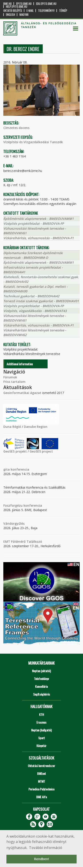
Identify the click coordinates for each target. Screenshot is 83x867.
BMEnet (41, 773)
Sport (41, 737)
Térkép (63, 10)
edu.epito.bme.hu (46, 3)
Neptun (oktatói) (41, 670)
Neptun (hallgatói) (41, 730)
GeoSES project (41, 451)
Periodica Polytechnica (41, 789)
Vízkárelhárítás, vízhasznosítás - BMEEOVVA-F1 (38, 238)
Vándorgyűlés (14, 523)
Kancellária (41, 686)
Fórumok (10, 377)
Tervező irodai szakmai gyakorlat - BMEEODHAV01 (41, 301)
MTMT (41, 781)
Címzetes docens (16, 128)
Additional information (20, 363)
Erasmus (41, 722)
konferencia (19, 469)
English (10, 14)
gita (6, 469)
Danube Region (35, 426)
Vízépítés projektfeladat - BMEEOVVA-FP (33, 223)
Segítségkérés (41, 694)
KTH (41, 714)
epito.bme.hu (24, 3)
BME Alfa (41, 796)
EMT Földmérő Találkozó (22, 541)
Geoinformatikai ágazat (22, 393)
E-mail (30, 10)
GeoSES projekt (15, 451)
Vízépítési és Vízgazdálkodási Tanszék (33, 142)
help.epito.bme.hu (16, 6)
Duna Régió (12, 426)
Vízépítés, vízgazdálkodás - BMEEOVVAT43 (35, 311)
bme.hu (7, 3)
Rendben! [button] (41, 859)
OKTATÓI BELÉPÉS (12, 10)
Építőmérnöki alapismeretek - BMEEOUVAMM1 (38, 218)
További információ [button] (45, 847)
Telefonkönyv (46, 10)
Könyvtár (41, 745)
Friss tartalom (14, 381)
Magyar (24, 14)
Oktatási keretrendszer (41, 765)
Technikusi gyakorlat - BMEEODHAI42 (31, 296)
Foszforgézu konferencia (22, 505)
